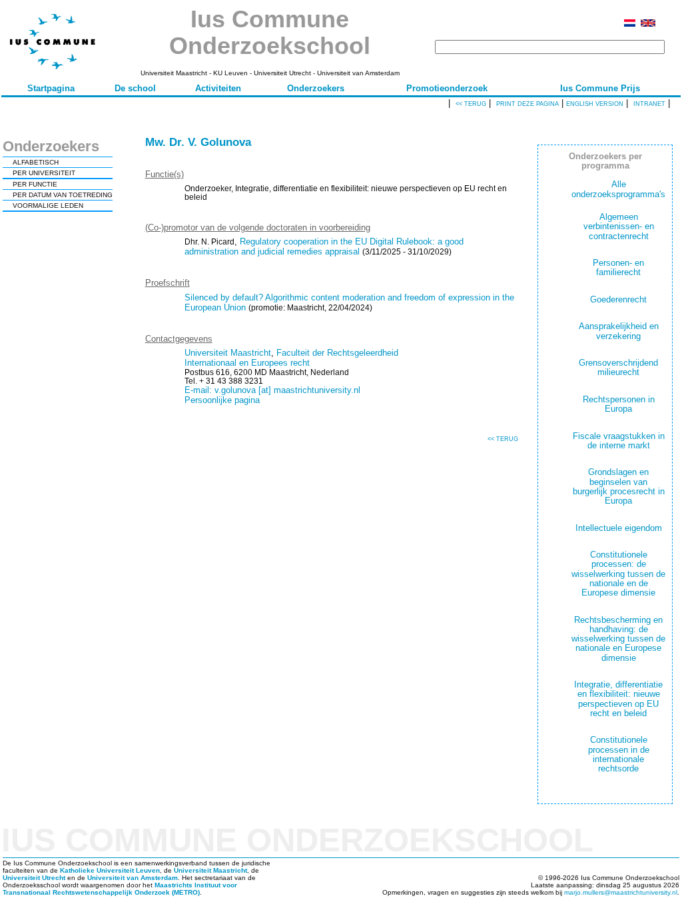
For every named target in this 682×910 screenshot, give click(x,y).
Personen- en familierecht (618, 267)
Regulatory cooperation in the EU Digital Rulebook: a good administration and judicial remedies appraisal (324, 246)
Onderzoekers (315, 88)
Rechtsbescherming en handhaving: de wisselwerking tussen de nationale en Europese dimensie (618, 639)
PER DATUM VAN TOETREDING (63, 195)
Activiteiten (218, 88)
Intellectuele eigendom (618, 528)
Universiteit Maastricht (227, 353)
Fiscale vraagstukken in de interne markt (619, 440)
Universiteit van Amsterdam (132, 877)
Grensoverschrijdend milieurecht (618, 367)
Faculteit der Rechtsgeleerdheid (337, 353)
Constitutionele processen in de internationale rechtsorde (618, 754)
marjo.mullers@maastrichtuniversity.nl (620, 892)
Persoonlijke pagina (222, 400)
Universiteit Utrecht (34, 877)
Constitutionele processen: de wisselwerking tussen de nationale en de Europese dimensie (618, 574)
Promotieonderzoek (447, 88)
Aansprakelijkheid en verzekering (619, 330)
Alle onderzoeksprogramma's (618, 189)
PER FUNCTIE (35, 184)
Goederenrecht (618, 299)
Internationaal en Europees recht (247, 363)
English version (594, 104)
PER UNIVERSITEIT (44, 173)
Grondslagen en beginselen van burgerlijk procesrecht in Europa (619, 486)
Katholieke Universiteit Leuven (110, 870)
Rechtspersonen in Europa (619, 404)
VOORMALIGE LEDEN (48, 205)
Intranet (649, 104)
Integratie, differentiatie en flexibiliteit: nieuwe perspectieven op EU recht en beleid (618, 699)
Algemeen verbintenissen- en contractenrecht (618, 226)
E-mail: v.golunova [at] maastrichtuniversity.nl (272, 390)
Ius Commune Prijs (600, 88)
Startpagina (51, 88)
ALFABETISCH (36, 162)
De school (135, 88)
